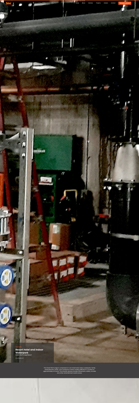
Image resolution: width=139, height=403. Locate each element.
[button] (92, 3)
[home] (10, 3)
